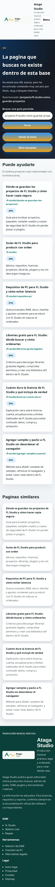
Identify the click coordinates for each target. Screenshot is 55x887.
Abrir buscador (27, 147)
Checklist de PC (14, 850)
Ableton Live (12, 829)
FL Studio (10, 825)
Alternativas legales (16, 854)
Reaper (9, 833)
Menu (46, 19)
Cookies (9, 875)
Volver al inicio (28, 137)
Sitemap (10, 879)
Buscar (27, 125)
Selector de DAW (14, 846)
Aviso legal (11, 867)
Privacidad (11, 871)
